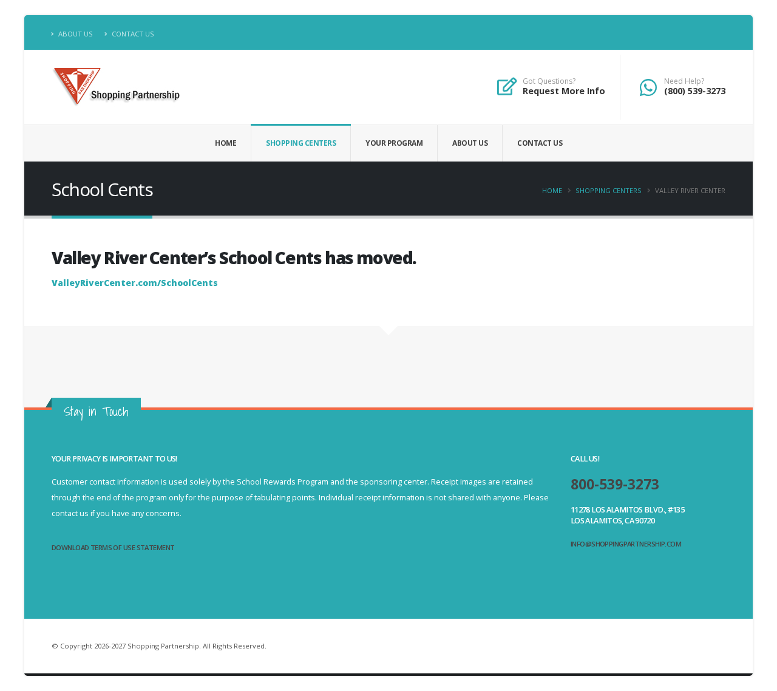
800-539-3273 (615, 484)
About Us (74, 33)
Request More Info (564, 91)
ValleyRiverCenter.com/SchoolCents (135, 282)
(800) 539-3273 (694, 91)
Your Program (393, 143)
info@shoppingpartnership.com (626, 543)
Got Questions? (549, 81)
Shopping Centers (301, 143)
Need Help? (684, 81)
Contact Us (132, 33)
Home (225, 143)
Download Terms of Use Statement (113, 547)
